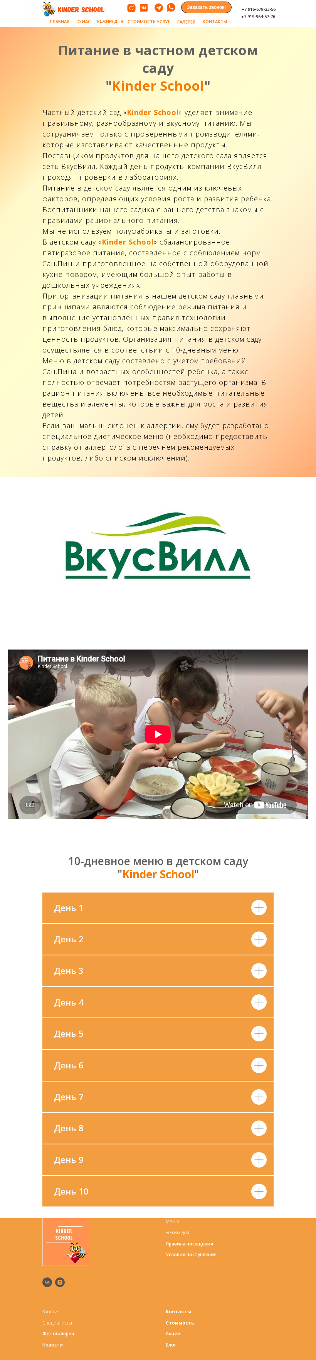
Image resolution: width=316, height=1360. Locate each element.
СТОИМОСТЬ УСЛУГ (149, 21)
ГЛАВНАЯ (59, 21)
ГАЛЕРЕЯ (186, 22)
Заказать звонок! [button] (206, 7)
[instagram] (60, 1282)
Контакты (178, 1311)
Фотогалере (56, 1333)
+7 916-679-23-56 (259, 9)
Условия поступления (191, 1254)
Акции (173, 1333)
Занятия (51, 1311)
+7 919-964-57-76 (258, 16)
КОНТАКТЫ (215, 21)
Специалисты (57, 1323)
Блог (171, 1344)
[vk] (47, 1282)
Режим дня (177, 1232)
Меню (172, 1221)
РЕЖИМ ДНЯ (110, 21)
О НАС (84, 21)
